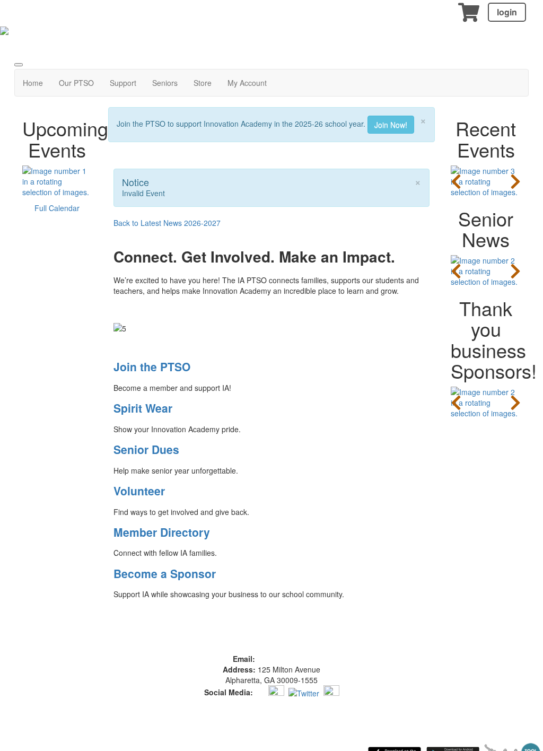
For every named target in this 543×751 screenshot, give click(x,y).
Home (33, 82)
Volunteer (139, 491)
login (507, 12)
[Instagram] (276, 692)
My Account (247, 82)
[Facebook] (259, 692)
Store (203, 82)
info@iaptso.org (283, 658)
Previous (456, 181)
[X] (303, 692)
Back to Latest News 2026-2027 (167, 222)
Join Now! (390, 124)
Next (515, 181)
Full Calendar (57, 208)
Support (123, 82)
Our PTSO (76, 82)
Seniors (165, 82)
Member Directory (161, 532)
